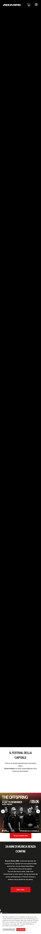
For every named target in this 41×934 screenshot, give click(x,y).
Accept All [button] (21, 929)
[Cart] (29, 5)
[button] (3, 811)
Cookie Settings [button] (9, 929)
